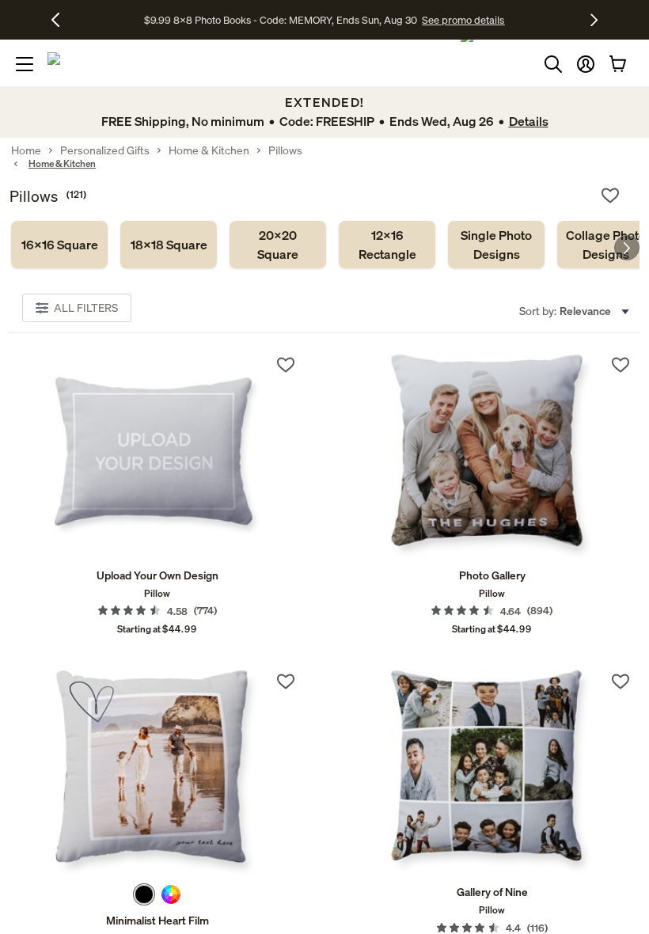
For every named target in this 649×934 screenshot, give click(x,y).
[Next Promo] (594, 19)
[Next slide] (627, 247)
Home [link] (26, 150)
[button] (585, 64)
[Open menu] (24, 64)
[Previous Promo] (61, 20)
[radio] (144, 894)
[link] (59, 244)
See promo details (463, 20)
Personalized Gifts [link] (105, 150)
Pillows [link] (285, 150)
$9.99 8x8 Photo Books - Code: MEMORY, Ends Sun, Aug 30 (280, 20)
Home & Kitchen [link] (209, 150)
